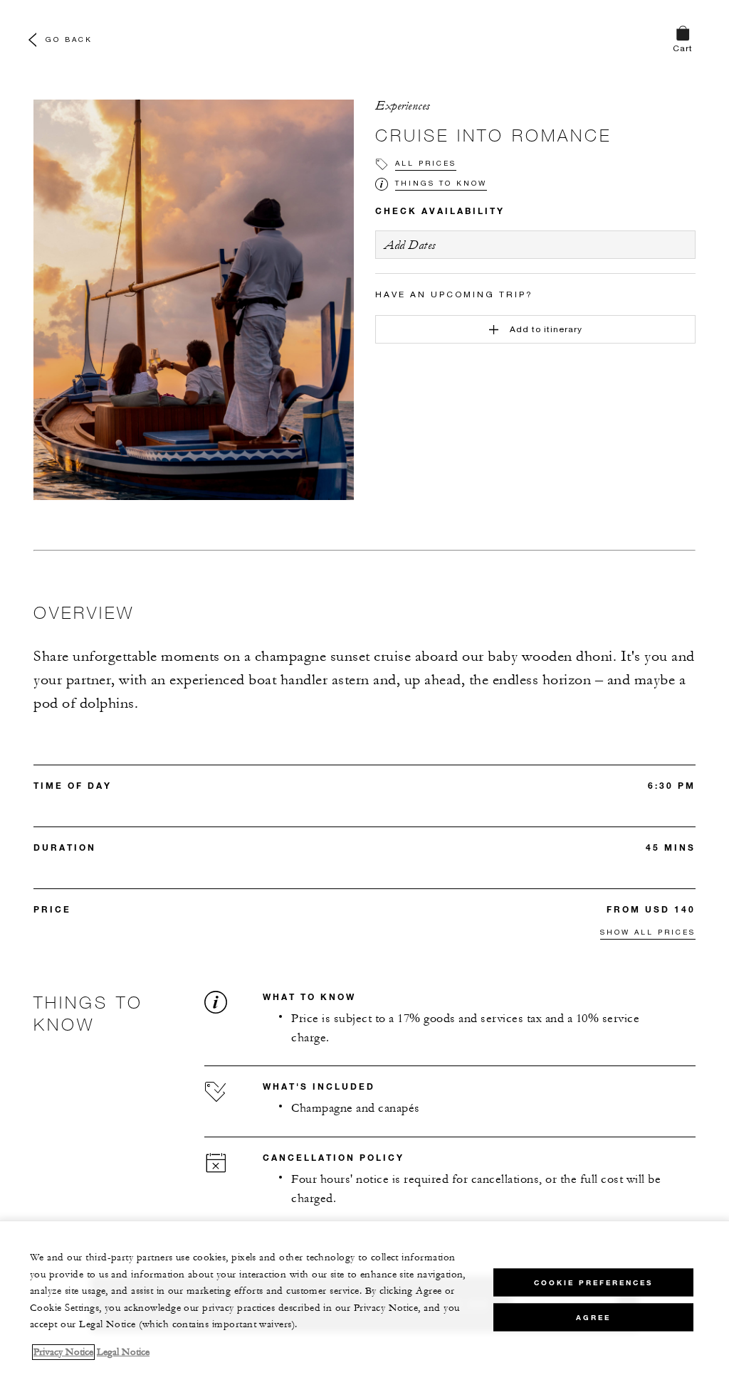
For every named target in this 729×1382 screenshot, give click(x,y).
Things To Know (441, 183)
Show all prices (648, 931)
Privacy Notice (63, 1352)
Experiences (402, 106)
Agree (593, 1317)
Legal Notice (123, 1352)
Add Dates (410, 245)
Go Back (69, 39)
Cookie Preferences (593, 1282)
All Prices (425, 163)
